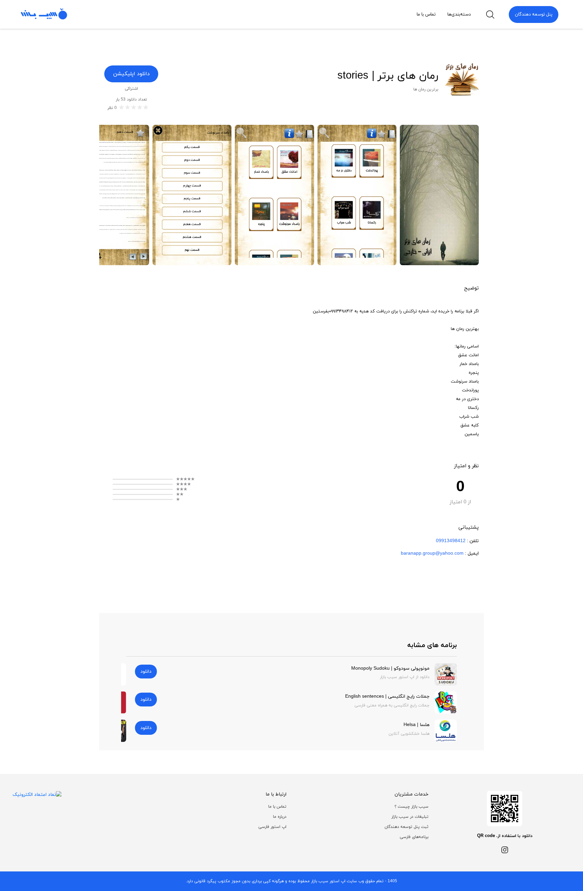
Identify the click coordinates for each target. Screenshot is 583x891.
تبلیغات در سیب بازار (409, 816)
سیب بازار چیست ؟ (411, 806)
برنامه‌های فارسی (414, 837)
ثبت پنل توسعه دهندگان (406, 827)
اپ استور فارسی (272, 827)
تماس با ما (277, 806)
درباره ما (279, 816)
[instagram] (505, 849)
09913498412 (451, 541)
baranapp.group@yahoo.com (432, 553)
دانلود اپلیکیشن (131, 74)
